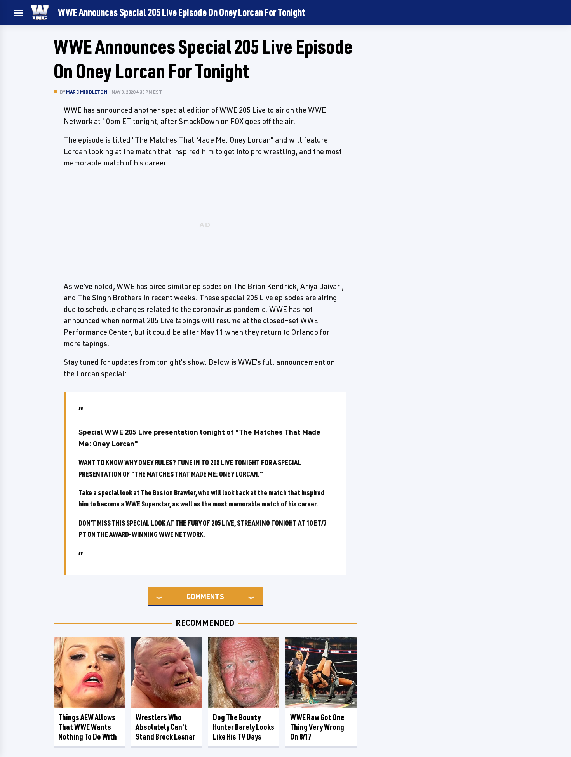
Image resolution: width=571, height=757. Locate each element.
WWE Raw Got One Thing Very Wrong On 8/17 (317, 726)
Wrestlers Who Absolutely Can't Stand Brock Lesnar (165, 726)
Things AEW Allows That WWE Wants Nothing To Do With (87, 726)
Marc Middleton (87, 92)
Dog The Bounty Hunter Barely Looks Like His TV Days (243, 726)
